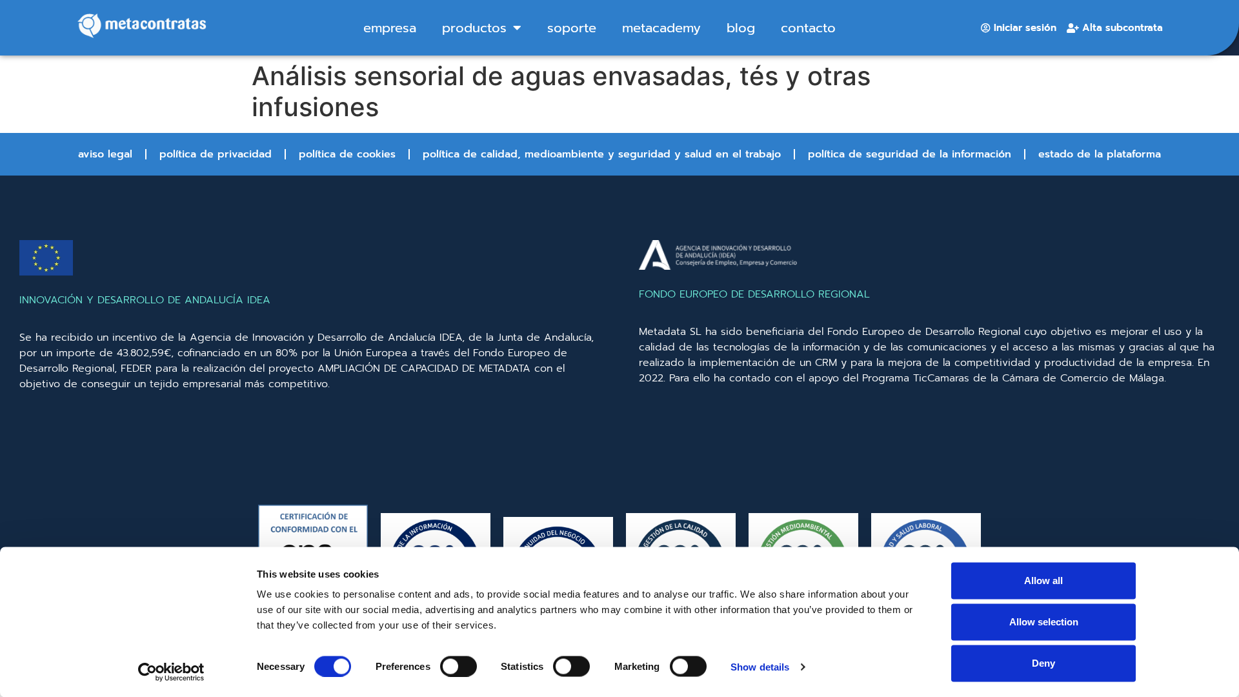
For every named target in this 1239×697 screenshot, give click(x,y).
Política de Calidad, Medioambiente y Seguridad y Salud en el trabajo (602, 154)
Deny (1043, 663)
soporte (571, 27)
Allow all (1043, 580)
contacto (808, 27)
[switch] (458, 666)
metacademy (661, 27)
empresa (389, 27)
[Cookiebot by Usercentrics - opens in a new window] (171, 672)
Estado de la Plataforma (1099, 154)
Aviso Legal (105, 154)
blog (741, 27)
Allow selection (1043, 621)
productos (474, 27)
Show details (759, 666)
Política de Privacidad (215, 154)
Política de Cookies (347, 154)
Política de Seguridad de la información (909, 154)
